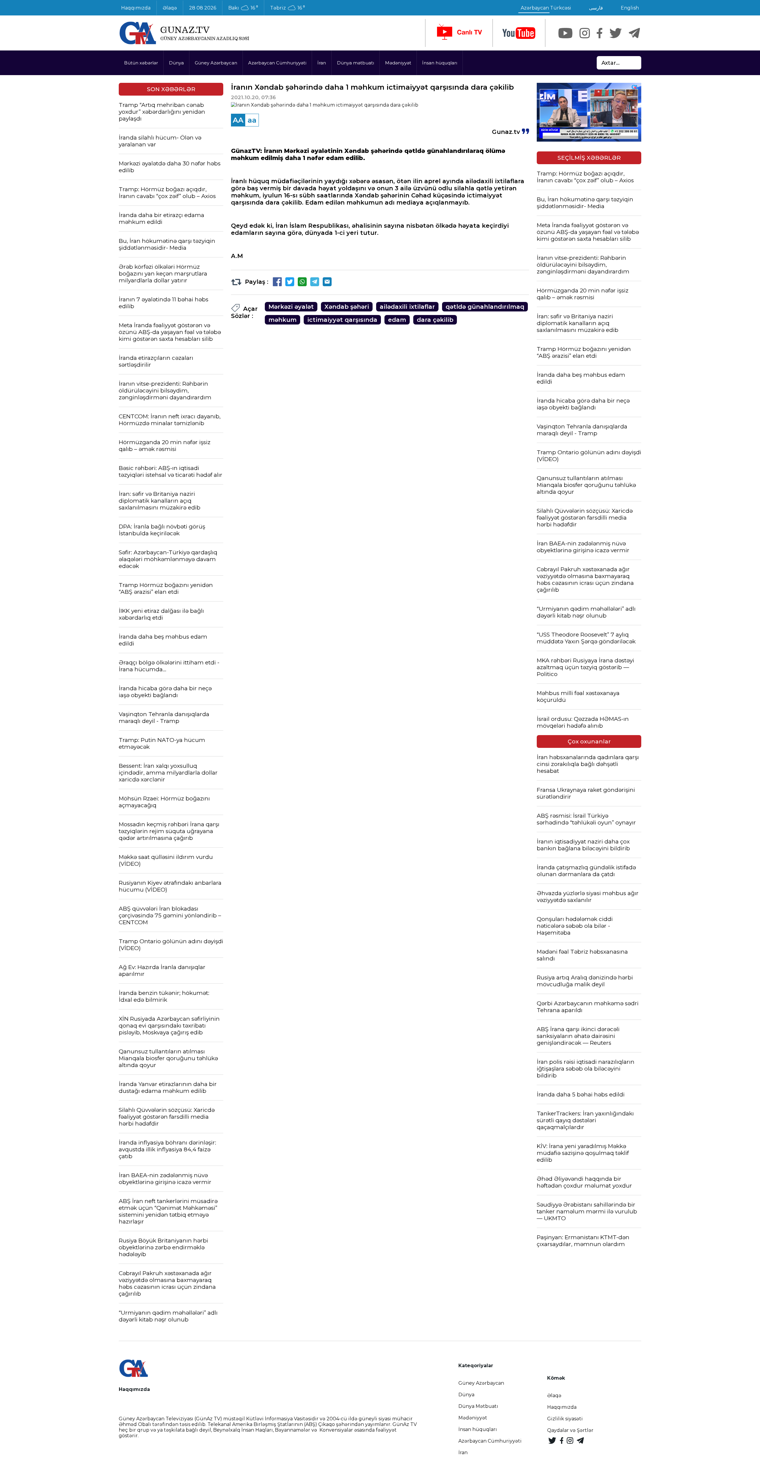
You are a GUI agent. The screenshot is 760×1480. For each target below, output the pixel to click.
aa (252, 120)
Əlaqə (170, 8)
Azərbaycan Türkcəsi (546, 8)
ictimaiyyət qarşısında (342, 319)
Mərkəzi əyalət (291, 306)
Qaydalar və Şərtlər (570, 1430)
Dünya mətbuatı (355, 63)
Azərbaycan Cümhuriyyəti (277, 63)
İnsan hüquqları (439, 63)
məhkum (282, 319)
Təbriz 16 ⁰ (287, 8)
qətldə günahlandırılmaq (485, 306)
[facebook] (600, 33)
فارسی (596, 8)
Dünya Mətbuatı (478, 1406)
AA (238, 120)
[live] (459, 33)
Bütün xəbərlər (141, 63)
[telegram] (634, 33)
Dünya (176, 63)
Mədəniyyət (398, 63)
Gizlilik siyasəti (565, 1419)
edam (397, 319)
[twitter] (615, 33)
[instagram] (584, 33)
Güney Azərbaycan (216, 63)
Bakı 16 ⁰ (243, 8)
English (630, 8)
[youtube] (519, 33)
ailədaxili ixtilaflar (407, 306)
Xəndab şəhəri (346, 306)
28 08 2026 (202, 8)
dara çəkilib (435, 319)
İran (321, 63)
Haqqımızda (136, 8)
